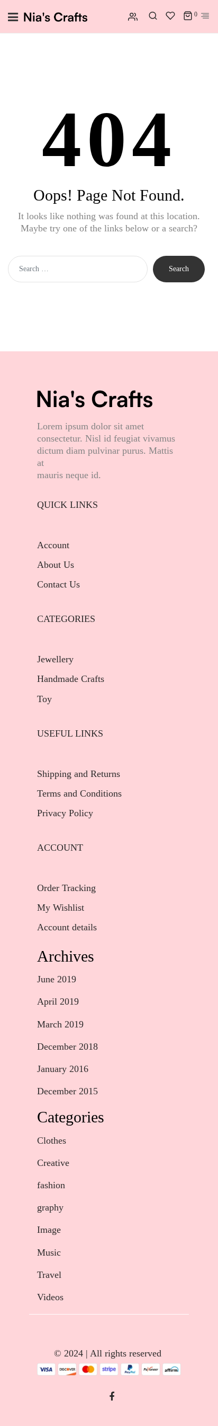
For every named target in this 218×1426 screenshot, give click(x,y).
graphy (50, 1207)
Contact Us (58, 584)
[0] (188, 16)
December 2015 (67, 1091)
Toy (44, 699)
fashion (51, 1185)
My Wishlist (60, 907)
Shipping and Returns (78, 773)
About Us (55, 564)
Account (53, 545)
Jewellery (56, 659)
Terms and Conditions (79, 793)
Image (49, 1229)
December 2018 (67, 1046)
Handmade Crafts (70, 678)
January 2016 (62, 1069)
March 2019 (60, 1024)
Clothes (51, 1140)
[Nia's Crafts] (55, 16)
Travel (49, 1274)
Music (49, 1252)
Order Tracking (66, 888)
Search (179, 269)
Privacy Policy (65, 813)
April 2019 (58, 1001)
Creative (53, 1162)
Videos (50, 1297)
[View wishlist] (170, 16)
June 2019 (56, 979)
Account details (67, 927)
